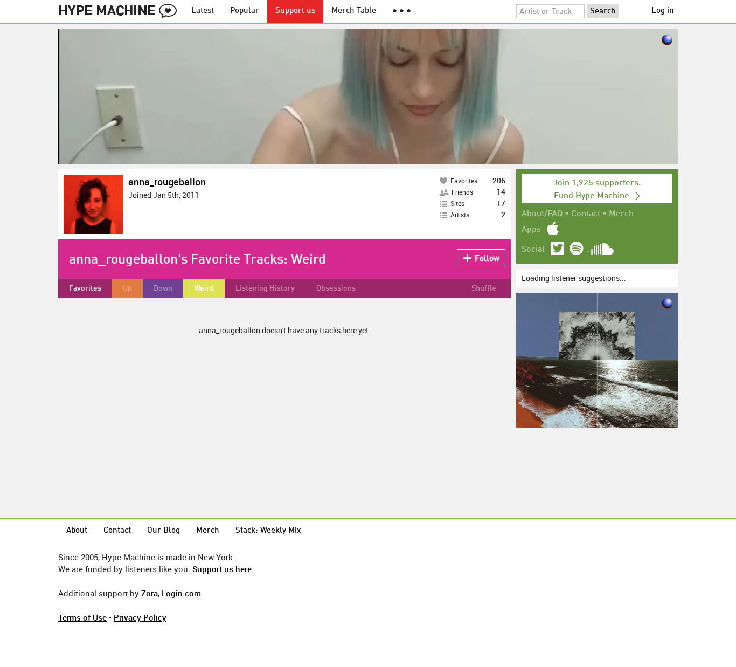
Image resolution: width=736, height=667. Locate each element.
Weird (204, 288)
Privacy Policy (140, 617)
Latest (202, 11)
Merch (621, 214)
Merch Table (353, 11)
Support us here (222, 568)
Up (127, 288)
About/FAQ (542, 214)
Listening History (265, 288)
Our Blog (163, 531)
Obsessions (336, 288)
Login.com (181, 593)
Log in (662, 11)
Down (163, 288)
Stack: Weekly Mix (268, 531)
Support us (295, 11)
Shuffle (483, 288)
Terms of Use (82, 617)
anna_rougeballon (167, 181)
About (76, 531)
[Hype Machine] (120, 11)
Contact (585, 214)
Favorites (85, 288)
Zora (149, 593)
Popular (244, 11)
